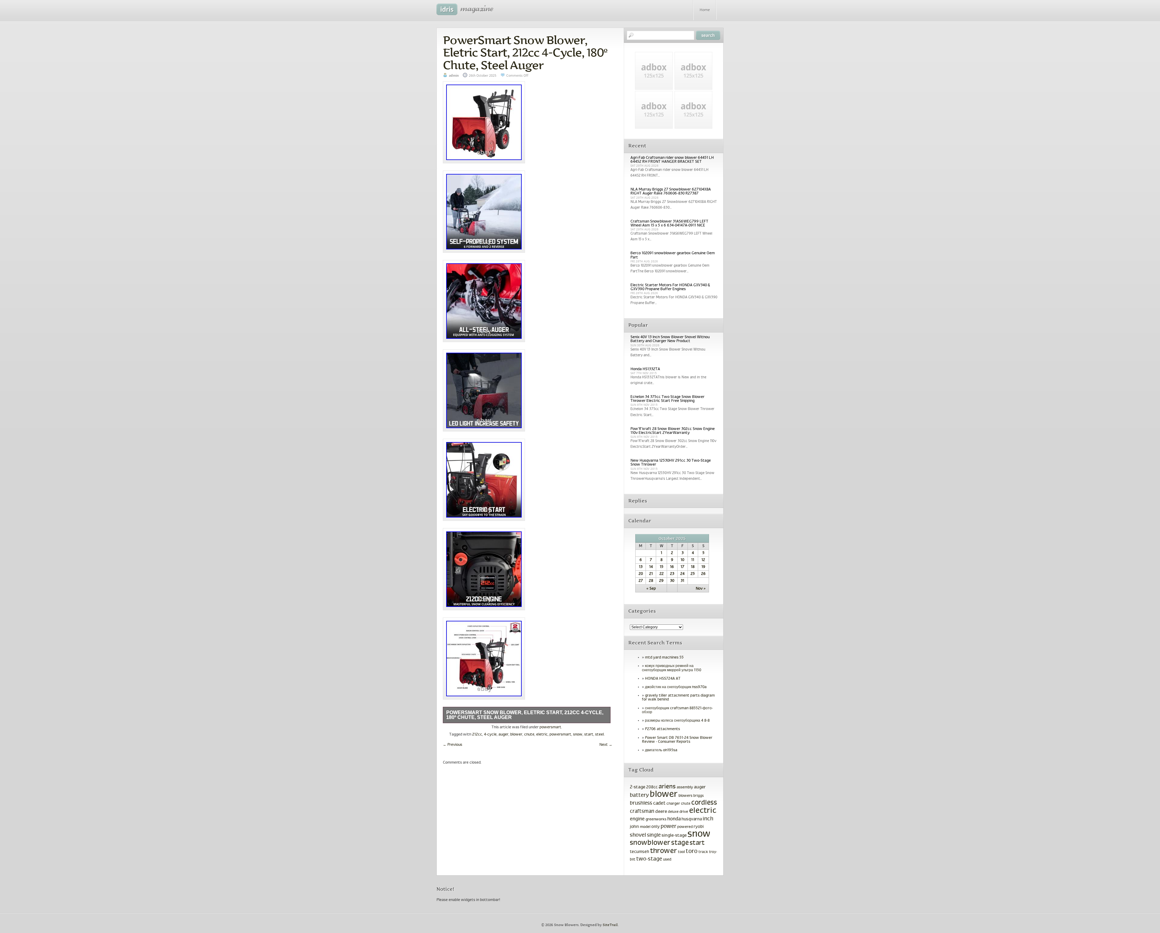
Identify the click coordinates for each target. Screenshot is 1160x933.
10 (682, 560)
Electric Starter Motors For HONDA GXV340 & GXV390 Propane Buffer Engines (670, 287)
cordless (704, 803)
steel (599, 734)
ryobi (699, 827)
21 (651, 574)
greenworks (656, 819)
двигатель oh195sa (661, 750)
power (668, 826)
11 (692, 560)
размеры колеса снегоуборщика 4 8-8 (677, 721)
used (667, 859)
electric (702, 810)
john (634, 827)
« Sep (651, 589)
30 (672, 581)
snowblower (650, 843)
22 (661, 574)
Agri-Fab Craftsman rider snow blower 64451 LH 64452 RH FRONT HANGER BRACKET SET (672, 160)
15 (661, 567)
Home (705, 10)
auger (503, 734)
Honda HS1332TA (645, 369)
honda (674, 819)
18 (692, 567)
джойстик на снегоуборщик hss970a (676, 687)
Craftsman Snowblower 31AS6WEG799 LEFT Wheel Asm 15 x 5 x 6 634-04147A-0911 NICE (669, 223)
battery (639, 795)
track (703, 852)
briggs (698, 795)
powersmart (550, 727)
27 (641, 581)
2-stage (637, 787)
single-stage (674, 835)
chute (529, 734)
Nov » (701, 589)
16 (672, 567)
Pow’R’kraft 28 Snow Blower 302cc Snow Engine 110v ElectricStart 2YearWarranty (672, 431)
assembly (685, 787)
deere (661, 812)
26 (703, 574)
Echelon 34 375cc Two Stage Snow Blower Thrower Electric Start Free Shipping (667, 399)
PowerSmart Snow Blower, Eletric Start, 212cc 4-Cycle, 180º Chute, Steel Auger (525, 52)
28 (651, 581)
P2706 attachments (662, 729)
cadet (659, 803)
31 (682, 581)
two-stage (649, 859)
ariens (667, 787)
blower (516, 734)
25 (693, 574)
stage (680, 843)
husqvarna (692, 819)
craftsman (642, 811)
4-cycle (490, 734)
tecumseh (639, 852)
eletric (542, 734)
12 (703, 560)
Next (605, 745)
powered (685, 827)
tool (681, 852)
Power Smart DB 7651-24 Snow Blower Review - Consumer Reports (677, 740)
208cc (652, 787)
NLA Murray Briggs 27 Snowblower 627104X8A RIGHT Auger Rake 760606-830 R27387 (670, 191)
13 (641, 567)
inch (708, 819)
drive (683, 812)
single (654, 835)
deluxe (673, 812)
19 (703, 567)
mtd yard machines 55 (664, 657)
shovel (638, 835)
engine (637, 819)
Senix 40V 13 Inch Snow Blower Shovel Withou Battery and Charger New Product (670, 339)
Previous (452, 745)
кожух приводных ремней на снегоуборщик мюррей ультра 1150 (671, 668)
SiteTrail (610, 925)
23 (672, 574)
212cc (477, 734)
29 (661, 581)
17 (682, 567)
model (645, 827)
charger (673, 804)
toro (692, 851)
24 (682, 574)
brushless (641, 803)
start (588, 734)
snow (577, 734)
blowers (685, 796)
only (655, 827)
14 (651, 567)
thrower (663, 851)
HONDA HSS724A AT (663, 679)
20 (641, 574)
